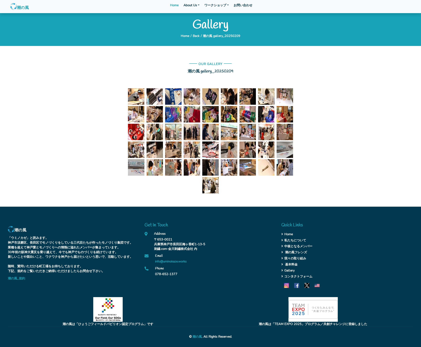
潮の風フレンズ (295, 252)
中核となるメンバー (298, 246)
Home (174, 5)
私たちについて (295, 240)
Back (196, 36)
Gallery (289, 270)
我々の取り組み (295, 258)
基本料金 (291, 264)
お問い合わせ (243, 5)
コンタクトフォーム (298, 276)
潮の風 (197, 337)
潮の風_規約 (16, 278)
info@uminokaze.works (171, 261)
